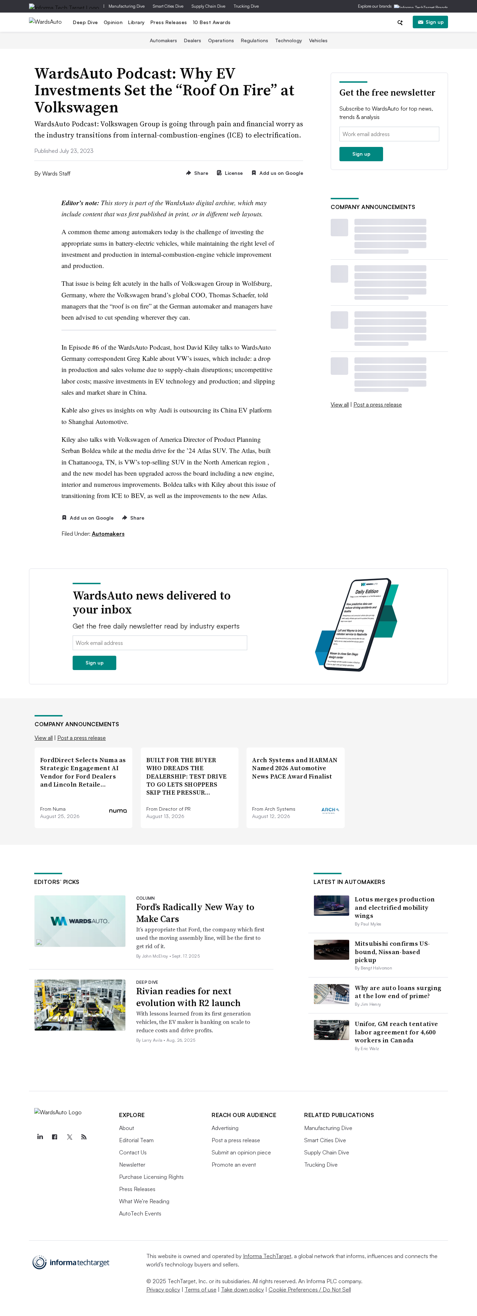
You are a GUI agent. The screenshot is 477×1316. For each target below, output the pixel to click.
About (126, 1127)
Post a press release (377, 404)
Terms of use (201, 1289)
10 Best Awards (212, 22)
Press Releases (169, 22)
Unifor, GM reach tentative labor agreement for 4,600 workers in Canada (396, 1031)
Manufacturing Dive (127, 6)
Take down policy (242, 1289)
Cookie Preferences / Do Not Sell (310, 1289)
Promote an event (234, 1164)
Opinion (113, 22)
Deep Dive (85, 22)
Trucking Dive (246, 6)
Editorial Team (136, 1140)
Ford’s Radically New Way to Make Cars (195, 913)
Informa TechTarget (267, 1255)
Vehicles (318, 40)
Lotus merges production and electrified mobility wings (395, 907)
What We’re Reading (144, 1201)
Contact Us (133, 1152)
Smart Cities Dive (168, 6)
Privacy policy (163, 1289)
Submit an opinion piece (241, 1152)
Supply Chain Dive (208, 6)
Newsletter (132, 1164)
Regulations (254, 40)
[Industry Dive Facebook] (54, 1137)
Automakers (163, 40)
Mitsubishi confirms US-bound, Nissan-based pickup (392, 951)
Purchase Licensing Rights (151, 1176)
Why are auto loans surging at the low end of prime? (398, 991)
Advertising (225, 1127)
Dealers (192, 40)
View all (340, 404)
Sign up (435, 22)
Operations (221, 40)
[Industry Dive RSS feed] (83, 1137)
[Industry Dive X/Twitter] (69, 1137)
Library (136, 22)
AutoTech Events (140, 1213)
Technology (288, 40)
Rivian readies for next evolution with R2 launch (188, 997)
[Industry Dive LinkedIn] (39, 1137)
